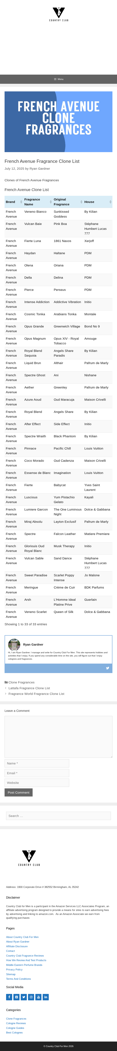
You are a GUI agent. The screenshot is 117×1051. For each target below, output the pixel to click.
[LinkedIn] (46, 997)
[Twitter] (24, 997)
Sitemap (10, 974)
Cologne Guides (15, 1028)
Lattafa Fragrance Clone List (29, 688)
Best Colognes (14, 1032)
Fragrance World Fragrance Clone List (36, 693)
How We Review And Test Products (26, 960)
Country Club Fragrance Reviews (25, 955)
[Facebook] (9, 997)
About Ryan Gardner (17, 941)
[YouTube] (38, 997)
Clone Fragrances (22, 682)
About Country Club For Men (22, 937)
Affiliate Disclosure (17, 946)
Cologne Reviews (16, 1023)
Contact (10, 951)
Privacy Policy (14, 969)
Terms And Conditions (18, 978)
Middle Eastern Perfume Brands (24, 965)
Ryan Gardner (33, 644)
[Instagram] (31, 997)
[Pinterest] (16, 997)
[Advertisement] (58, 51)
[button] (21, 202)
